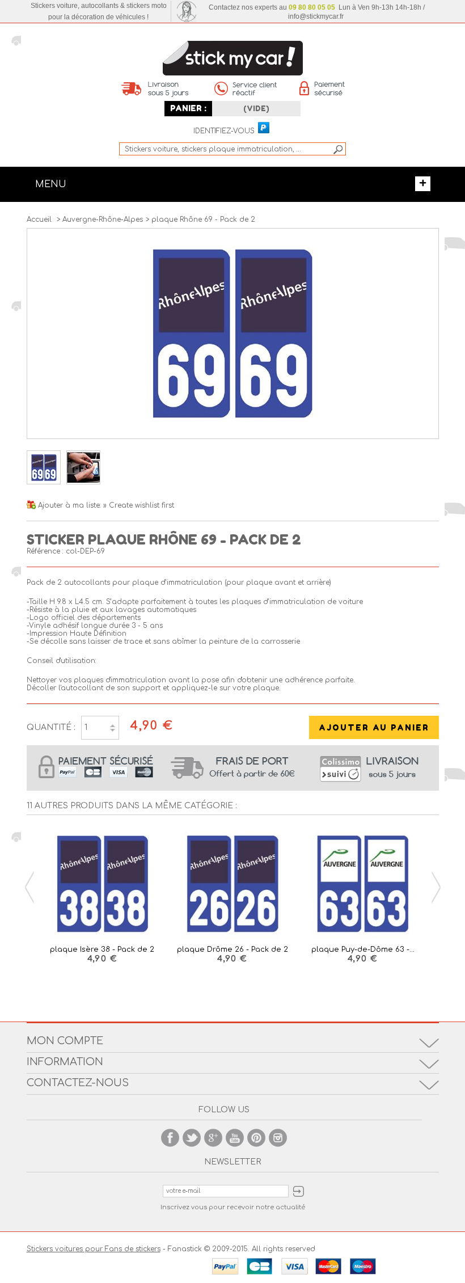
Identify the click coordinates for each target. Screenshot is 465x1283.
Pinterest (256, 1138)
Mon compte (65, 1040)
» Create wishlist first (138, 505)
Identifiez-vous (224, 131)
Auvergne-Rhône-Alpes (102, 219)
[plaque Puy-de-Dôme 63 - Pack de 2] (363, 885)
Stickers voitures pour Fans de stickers (93, 1249)
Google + (213, 1138)
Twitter (192, 1138)
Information (65, 1061)
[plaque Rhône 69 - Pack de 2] (44, 482)
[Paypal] (263, 128)
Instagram (278, 1138)
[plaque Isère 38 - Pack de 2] (103, 885)
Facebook (170, 1138)
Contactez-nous (78, 1082)
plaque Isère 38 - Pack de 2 (102, 949)
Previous (29, 887)
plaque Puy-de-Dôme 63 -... (363, 949)
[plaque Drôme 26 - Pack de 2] (232, 885)
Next (436, 887)
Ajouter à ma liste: (70, 505)
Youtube (235, 1138)
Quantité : (51, 727)
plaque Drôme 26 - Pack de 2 (232, 949)
